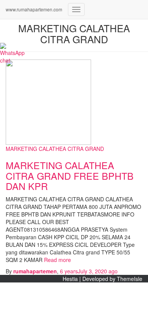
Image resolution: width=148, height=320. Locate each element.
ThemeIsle (129, 278)
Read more (57, 260)
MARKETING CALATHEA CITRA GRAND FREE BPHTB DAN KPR (70, 175)
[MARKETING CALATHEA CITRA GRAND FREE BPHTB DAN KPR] (48, 101)
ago (89, 271)
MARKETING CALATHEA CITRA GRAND (55, 148)
